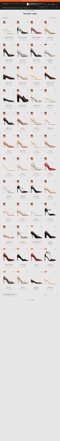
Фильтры (6, 17)
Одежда (13, 7)
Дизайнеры (9, 7)
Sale (29, 7)
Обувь (17, 7)
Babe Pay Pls (50, 60)
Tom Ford (9, 196)
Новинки (4, 7)
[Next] (56, 294)
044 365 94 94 (40, 4)
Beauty (24, 3)
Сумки (21, 7)
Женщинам (5, 3)
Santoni (50, 196)
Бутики (45, 4)
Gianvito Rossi (9, 60)
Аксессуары (25, 7)
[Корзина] (57, 7)
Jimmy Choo (50, 37)
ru (55, 4)
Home (20, 3)
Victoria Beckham (36, 241)
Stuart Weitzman (9, 37)
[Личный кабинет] (52, 7)
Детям (16, 3)
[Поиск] (39, 7)
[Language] (53, 4)
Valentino (50, 219)
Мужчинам (11, 3)
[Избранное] (54, 7)
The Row (50, 241)
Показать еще (9, 294)
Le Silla (22, 128)
